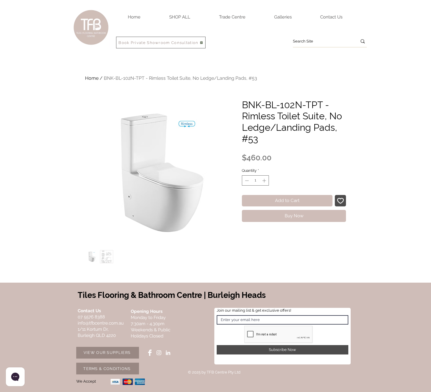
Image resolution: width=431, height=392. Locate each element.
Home (92, 78)
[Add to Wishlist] (340, 200)
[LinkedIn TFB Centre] (168, 352)
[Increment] (264, 181)
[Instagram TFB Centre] (159, 352)
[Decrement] (246, 181)
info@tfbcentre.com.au (101, 323)
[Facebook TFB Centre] (150, 352)
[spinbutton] (255, 181)
